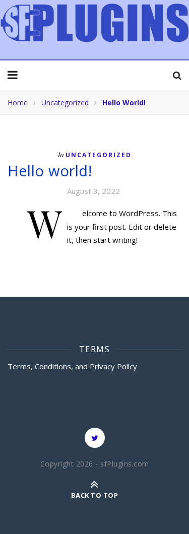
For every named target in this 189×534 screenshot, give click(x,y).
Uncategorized (65, 102)
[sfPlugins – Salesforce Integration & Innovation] (94, 23)
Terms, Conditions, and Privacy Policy (72, 366)
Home (18, 102)
